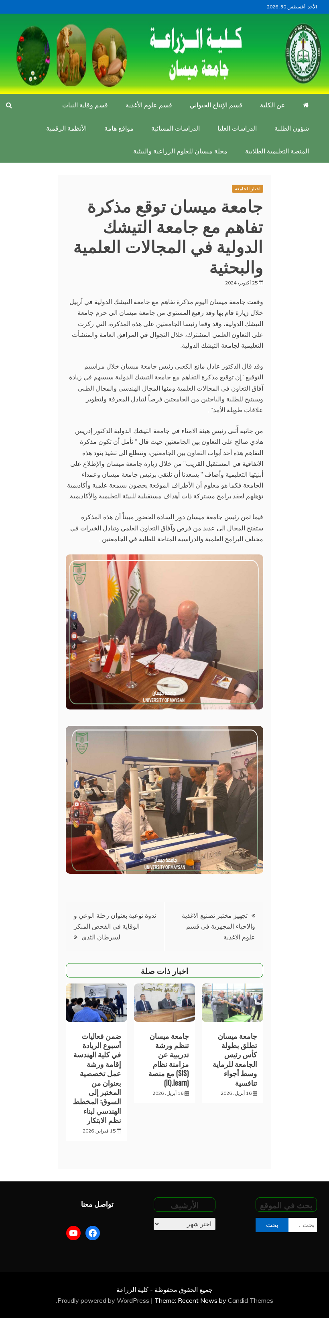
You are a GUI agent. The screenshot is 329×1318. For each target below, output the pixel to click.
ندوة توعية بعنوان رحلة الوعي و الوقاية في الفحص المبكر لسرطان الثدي (115, 926)
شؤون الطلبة (291, 128)
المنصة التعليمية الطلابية (277, 151)
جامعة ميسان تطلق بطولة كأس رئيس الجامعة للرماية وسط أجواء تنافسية (235, 1059)
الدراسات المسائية (175, 128)
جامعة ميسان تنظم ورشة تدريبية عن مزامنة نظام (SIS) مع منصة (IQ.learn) (168, 1059)
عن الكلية (272, 105)
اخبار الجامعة (247, 188)
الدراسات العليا (237, 128)
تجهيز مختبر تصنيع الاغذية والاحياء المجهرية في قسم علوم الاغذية (218, 926)
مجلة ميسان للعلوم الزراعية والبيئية (180, 151)
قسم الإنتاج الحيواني (216, 105)
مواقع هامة (119, 128)
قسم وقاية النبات (85, 105)
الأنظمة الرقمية (66, 128)
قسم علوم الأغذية (149, 105)
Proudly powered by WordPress (104, 1300)
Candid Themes (250, 1300)
